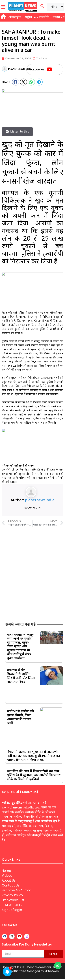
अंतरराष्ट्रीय (14, 17)
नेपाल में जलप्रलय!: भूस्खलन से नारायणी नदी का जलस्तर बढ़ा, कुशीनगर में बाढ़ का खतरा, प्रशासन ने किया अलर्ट (33, 755)
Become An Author (16, 890)
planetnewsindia (40, 499)
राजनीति (44, 17)
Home (6, 871)
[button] (15, 82)
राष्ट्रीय (28, 17)
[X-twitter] (12, 936)
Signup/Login (12, 910)
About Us (9, 880)
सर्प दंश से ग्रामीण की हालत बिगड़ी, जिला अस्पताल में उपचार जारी (20, 717)
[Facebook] (56, 69)
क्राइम (56, 17)
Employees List (13, 900)
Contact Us (10, 885)
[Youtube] (49, 69)
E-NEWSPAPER (12, 905)
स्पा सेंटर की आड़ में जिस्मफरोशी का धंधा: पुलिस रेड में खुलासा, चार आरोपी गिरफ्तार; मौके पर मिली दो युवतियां (33, 775)
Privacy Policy (12, 895)
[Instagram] (26, 936)
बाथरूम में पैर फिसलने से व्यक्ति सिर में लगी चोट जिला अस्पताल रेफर (21, 676)
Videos (7, 875)
